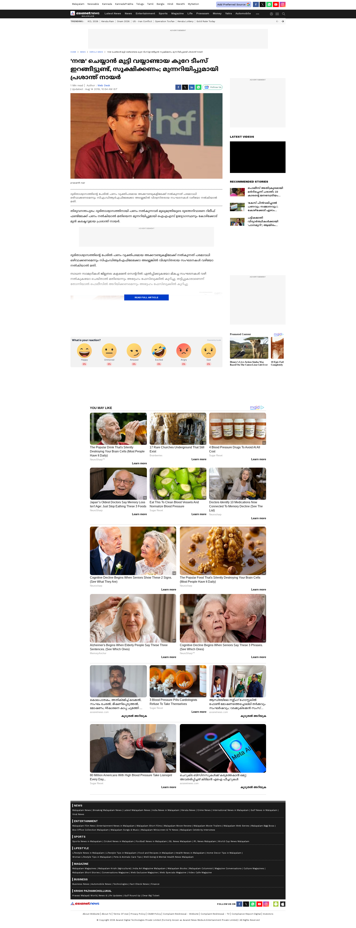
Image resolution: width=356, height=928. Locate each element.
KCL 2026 (93, 21)
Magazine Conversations (228, 868)
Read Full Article (146, 297)
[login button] (272, 14)
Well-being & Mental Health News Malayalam (169, 857)
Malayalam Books (177, 868)
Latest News (113, 13)
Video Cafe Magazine (200, 872)
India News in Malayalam (165, 810)
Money (217, 13)
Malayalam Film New (83, 825)
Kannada (107, 4)
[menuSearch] (283, 13)
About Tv (106, 914)
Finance (155, 884)
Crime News (204, 810)
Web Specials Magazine (173, 872)
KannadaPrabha (124, 4)
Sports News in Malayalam (87, 841)
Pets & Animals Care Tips (128, 857)
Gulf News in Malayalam (264, 810)
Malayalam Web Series (236, 825)
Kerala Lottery (185, 21)
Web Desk (104, 85)
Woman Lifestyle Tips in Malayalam (92, 857)
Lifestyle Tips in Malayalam (121, 853)
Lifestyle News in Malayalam (88, 853)
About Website (91, 914)
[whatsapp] (269, 4)
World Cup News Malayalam (233, 841)
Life (190, 13)
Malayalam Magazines (84, 868)
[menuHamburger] (277, 14)
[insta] (283, 4)
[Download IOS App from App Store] (283, 904)
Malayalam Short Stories (86, 872)
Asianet (84, 903)
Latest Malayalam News (137, 810)
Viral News (78, 814)
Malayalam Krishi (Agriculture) (114, 868)
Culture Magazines (254, 868)
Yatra (228, 13)
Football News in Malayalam (151, 841)
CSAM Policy (154, 914)
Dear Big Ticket (150, 895)
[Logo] (86, 14)
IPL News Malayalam (205, 841)
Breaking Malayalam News (107, 810)
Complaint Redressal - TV (215, 914)
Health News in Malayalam (190, 853)
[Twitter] (263, 4)
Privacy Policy (138, 914)
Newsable (93, 4)
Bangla (160, 4)
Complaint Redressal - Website (181, 914)
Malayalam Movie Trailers (208, 825)
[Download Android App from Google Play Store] (276, 904)
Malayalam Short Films (149, 825)
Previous (277, 21)
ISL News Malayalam (180, 841)
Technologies (120, 884)
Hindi (170, 4)
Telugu (140, 4)
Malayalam (78, 4)
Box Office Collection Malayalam (90, 830)
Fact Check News (139, 884)
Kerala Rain (107, 21)
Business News (80, 884)
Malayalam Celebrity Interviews (197, 830)
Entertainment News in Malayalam (116, 825)
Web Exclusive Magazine (144, 872)
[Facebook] (256, 4)
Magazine (177, 13)
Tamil (150, 4)
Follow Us (215, 87)
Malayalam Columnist (201, 868)
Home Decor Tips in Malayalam (224, 853)
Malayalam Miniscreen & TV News (159, 830)
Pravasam (202, 13)
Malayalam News (81, 810)
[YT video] (276, 4)
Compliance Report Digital (246, 914)
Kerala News (188, 810)
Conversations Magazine (115, 872)
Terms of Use (120, 914)
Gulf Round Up (132, 895)
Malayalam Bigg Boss (262, 825)
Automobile (243, 13)
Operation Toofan (164, 21)
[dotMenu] (257, 14)
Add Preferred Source (231, 4)
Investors (268, 914)
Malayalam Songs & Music (125, 830)
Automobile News (101, 884)
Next (283, 21)
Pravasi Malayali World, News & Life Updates (97, 895)
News (128, 13)
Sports (163, 13)
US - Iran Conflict (142, 21)
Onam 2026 (123, 21)
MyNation (193, 4)
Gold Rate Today (206, 21)
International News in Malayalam (231, 810)
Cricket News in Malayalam (119, 841)
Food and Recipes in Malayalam (156, 853)
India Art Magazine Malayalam (149, 868)
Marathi (180, 4)
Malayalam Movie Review (178, 825)
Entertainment (145, 13)
